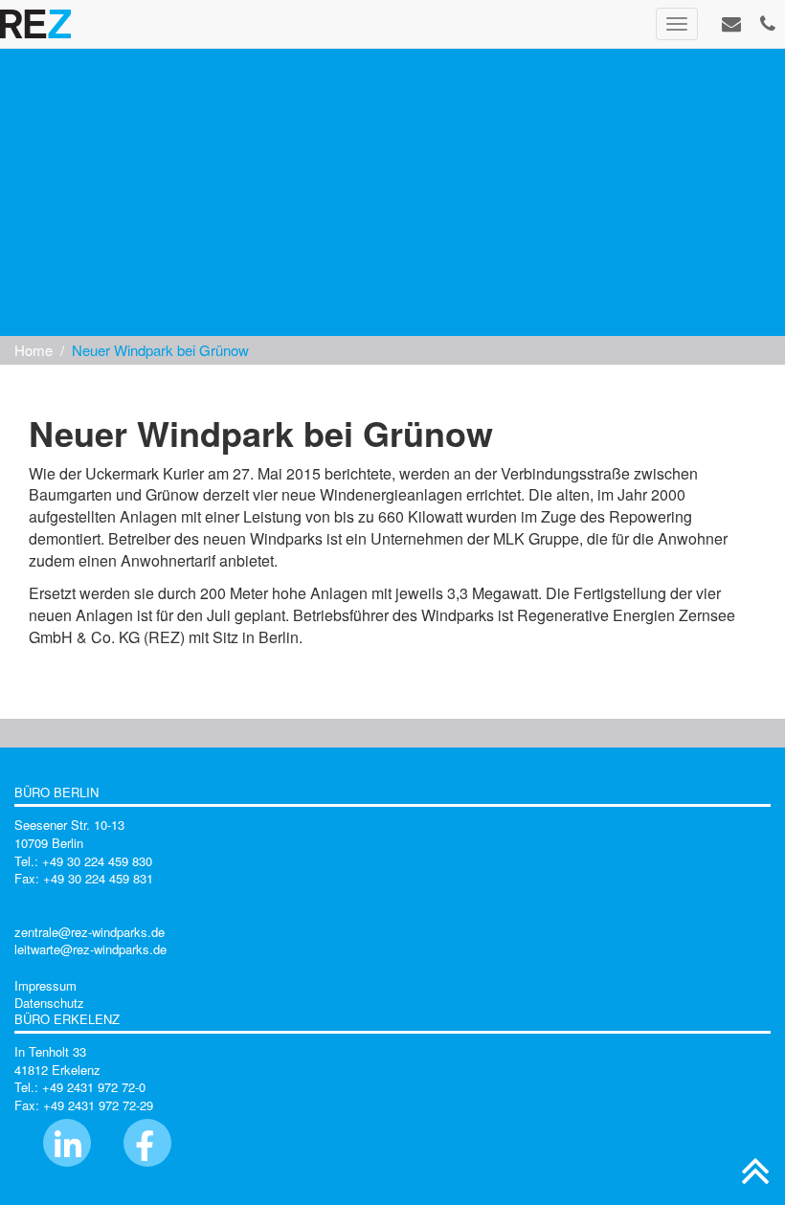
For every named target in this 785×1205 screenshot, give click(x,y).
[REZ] (35, 24)
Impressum (45, 985)
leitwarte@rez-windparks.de (90, 949)
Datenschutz (49, 1002)
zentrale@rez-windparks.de (89, 932)
